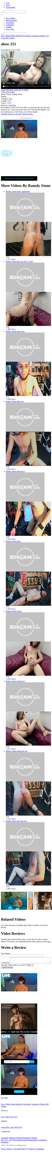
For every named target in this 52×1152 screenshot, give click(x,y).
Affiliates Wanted (15, 1138)
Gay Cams (10, 29)
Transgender (10, 7)
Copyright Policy (19, 1149)
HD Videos (10, 38)
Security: (4, 965)
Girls (8, 3)
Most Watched (11, 20)
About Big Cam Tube (9, 1127)
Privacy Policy (6, 1149)
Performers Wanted (29, 1138)
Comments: (5, 963)
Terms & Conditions (36, 1149)
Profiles (9, 27)
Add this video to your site (11, 114)
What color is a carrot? (16, 965)
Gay (10, 99)
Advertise (4, 1138)
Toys (15, 1117)
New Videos (10, 18)
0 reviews (12, 105)
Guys (8, 5)
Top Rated (10, 23)
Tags (11, 1117)
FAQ (20, 1127)
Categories (10, 25)
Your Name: (5, 953)
